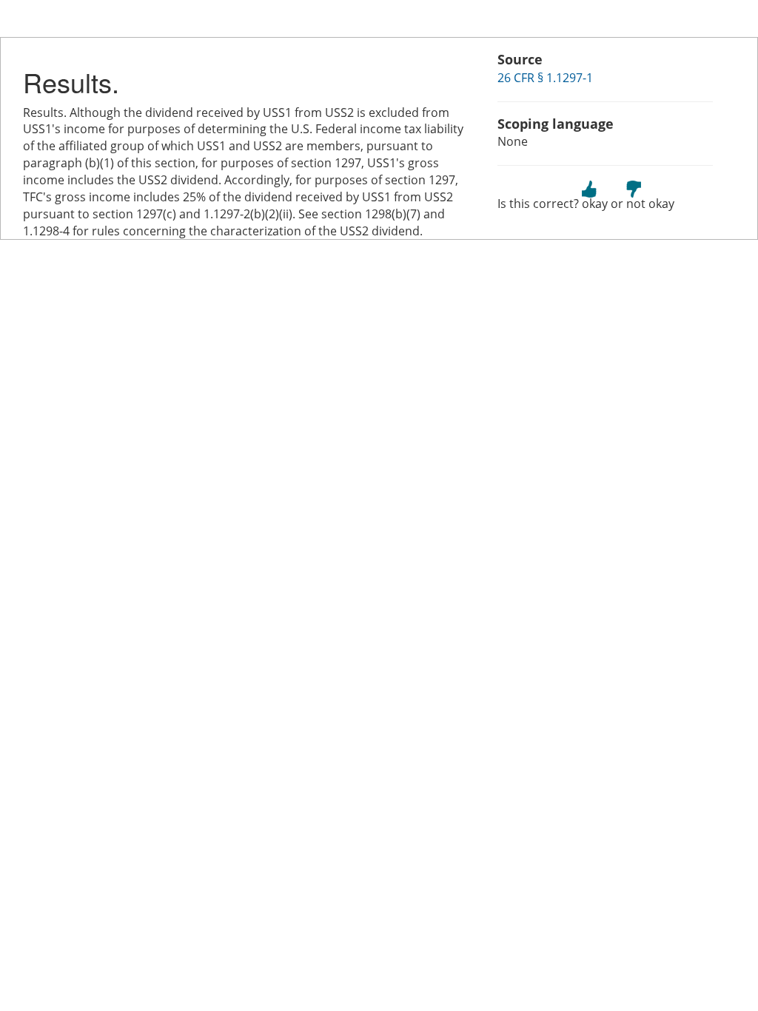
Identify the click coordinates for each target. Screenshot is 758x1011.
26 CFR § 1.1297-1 (545, 78)
